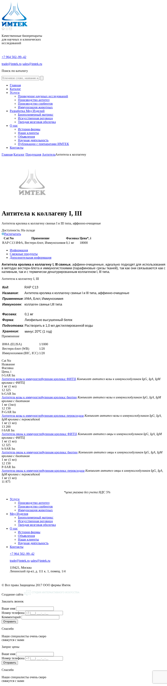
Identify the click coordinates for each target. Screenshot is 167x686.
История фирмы (29, 532)
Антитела (48, 154)
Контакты (16, 547)
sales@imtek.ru (32, 64)
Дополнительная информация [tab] (30, 257)
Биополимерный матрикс (35, 517)
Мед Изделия (19, 514)
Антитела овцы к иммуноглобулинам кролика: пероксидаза (43, 470)
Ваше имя (8, 608)
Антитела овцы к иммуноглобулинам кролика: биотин (40, 452)
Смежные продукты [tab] (24, 254)
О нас (14, 528)
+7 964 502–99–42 (14, 57)
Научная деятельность (33, 543)
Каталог (19, 154)
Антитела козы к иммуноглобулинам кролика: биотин (39, 397)
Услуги (15, 499)
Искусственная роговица (35, 521)
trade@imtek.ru (12, 64)
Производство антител (33, 503)
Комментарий (11, 617)
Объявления (26, 536)
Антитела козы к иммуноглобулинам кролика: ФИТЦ (39, 379)
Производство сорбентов (35, 506)
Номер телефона (13, 613)
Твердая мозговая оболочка (37, 525)
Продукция (33, 154)
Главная (7, 154)
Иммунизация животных (35, 510)
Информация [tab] (19, 250)
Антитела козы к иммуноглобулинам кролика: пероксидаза (43, 415)
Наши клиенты (28, 539)
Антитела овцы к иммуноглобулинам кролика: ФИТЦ (39, 434)
